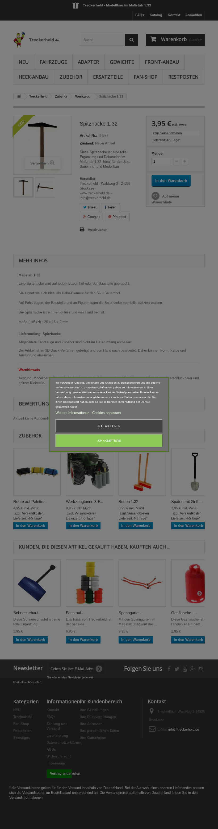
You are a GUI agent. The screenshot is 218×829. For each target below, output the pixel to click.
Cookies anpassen (106, 413)
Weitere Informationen (73, 413)
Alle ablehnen (109, 426)
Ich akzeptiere (109, 440)
